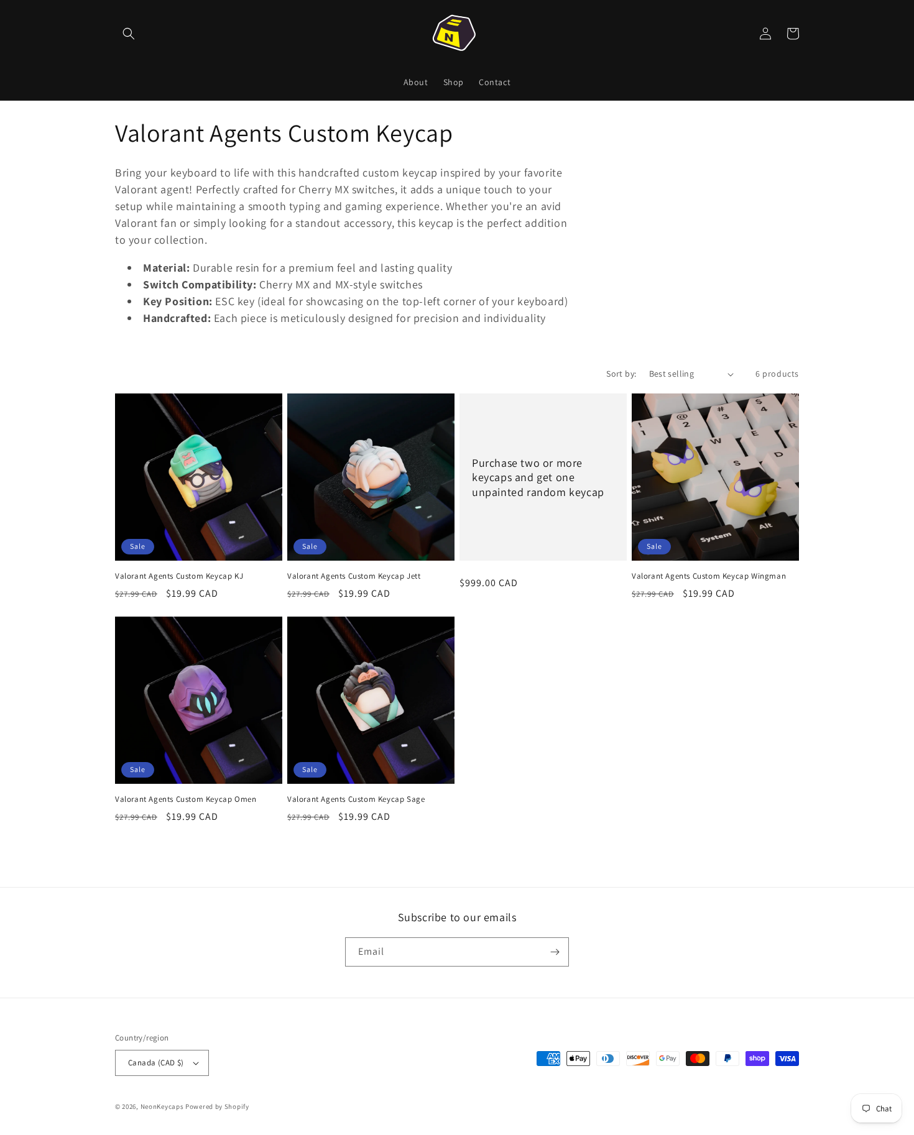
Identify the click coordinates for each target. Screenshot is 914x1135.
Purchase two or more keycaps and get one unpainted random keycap (538, 477)
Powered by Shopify (217, 1106)
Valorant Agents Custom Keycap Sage (356, 799)
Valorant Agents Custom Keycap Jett (353, 576)
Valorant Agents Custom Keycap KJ (179, 576)
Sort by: (621, 373)
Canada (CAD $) (156, 1062)
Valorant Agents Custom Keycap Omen (185, 799)
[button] (128, 33)
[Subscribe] (554, 952)
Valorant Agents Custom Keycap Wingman (709, 576)
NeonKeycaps (162, 1106)
